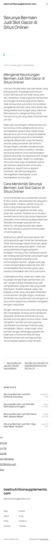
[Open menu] (46, 4)
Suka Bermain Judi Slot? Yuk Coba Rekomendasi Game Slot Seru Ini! (36, 366)
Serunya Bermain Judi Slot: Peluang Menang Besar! (12, 366)
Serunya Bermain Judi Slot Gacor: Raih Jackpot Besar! (20, 415)
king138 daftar (7, 458)
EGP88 (3, 453)
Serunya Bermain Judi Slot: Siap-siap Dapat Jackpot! (20, 425)
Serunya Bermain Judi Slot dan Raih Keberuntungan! (19, 405)
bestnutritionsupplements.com (20, 3)
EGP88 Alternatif (8, 464)
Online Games (28, 65)
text (2, 469)
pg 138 (3, 448)
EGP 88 (3, 442)
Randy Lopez (16, 65)
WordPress (44, 539)
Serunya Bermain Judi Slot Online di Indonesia (17, 395)
